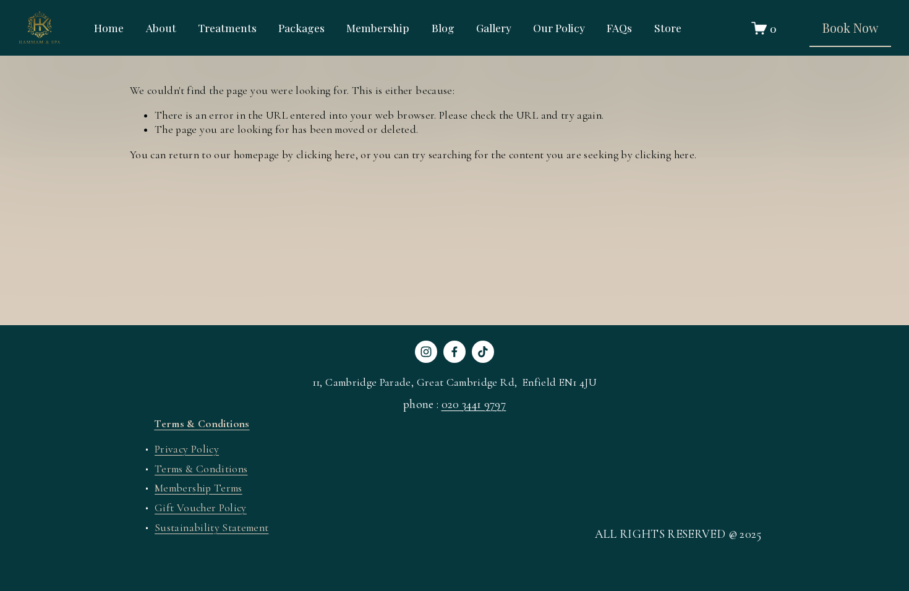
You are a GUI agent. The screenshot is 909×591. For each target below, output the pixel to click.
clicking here (326, 154)
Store (667, 28)
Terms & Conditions (201, 468)
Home (109, 28)
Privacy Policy (187, 449)
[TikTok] (483, 352)
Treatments (227, 28)
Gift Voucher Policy (201, 507)
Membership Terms (198, 488)
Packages (301, 28)
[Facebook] (454, 352)
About (161, 28)
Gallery (493, 28)
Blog (443, 28)
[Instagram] (426, 352)
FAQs (619, 28)
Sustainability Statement (211, 527)
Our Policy (559, 28)
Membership (377, 28)
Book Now (850, 27)
